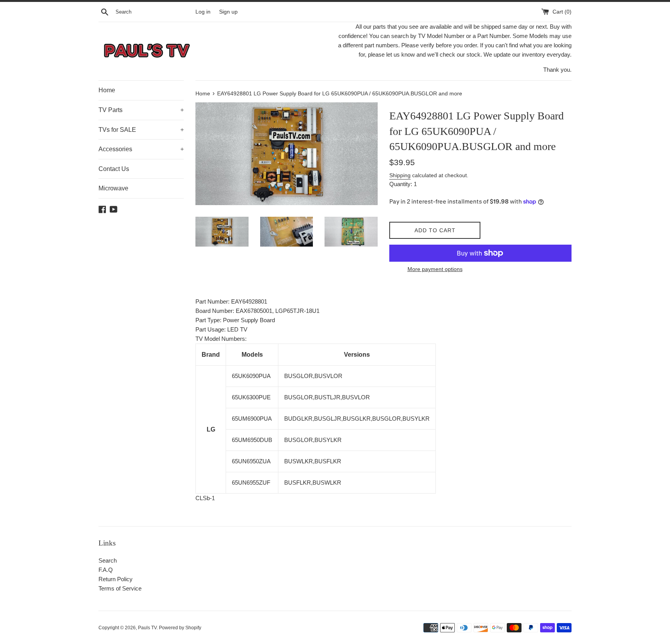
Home (106, 90)
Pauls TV (147, 627)
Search (107, 560)
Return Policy (115, 579)
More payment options (435, 269)
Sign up (228, 12)
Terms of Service (120, 588)
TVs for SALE (141, 129)
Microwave (113, 188)
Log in (203, 12)
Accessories (141, 149)
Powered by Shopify (180, 627)
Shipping (400, 175)
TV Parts (141, 110)
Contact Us (113, 169)
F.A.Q (105, 569)
